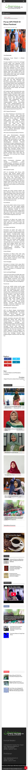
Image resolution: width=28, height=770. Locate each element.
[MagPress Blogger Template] (14, 7)
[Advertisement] (14, 345)
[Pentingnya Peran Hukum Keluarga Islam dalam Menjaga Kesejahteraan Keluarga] (6, 630)
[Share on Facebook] (7, 358)
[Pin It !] (7, 365)
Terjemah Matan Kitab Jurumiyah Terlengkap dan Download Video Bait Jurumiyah (15, 568)
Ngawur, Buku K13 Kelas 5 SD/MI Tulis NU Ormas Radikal (16, 682)
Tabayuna (12, 768)
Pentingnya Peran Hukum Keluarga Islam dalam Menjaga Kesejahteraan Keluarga (16, 628)
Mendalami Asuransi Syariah (11, 452)
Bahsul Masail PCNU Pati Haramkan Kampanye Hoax (15, 676)
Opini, (16, 27)
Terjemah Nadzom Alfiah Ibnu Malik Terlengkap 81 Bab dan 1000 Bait (16, 560)
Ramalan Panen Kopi (9, 474)
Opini (9, 17)
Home (5, 17)
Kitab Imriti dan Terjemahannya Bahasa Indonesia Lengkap (14, 575)
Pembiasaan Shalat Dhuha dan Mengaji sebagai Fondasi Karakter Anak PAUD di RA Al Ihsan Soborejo (14, 518)
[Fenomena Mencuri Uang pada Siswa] (6, 637)
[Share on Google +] (7, 362)
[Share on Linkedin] (16, 362)
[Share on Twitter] (16, 358)
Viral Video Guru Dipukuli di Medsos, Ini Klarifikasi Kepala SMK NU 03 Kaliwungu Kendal (16, 689)
